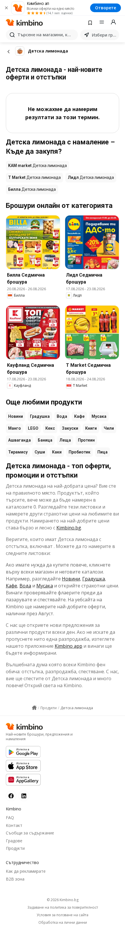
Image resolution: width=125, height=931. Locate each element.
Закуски (70, 428)
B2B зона (15, 879)
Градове (14, 840)
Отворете (105, 7)
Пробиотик (79, 452)
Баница (45, 440)
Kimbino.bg (68, 528)
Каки (57, 452)
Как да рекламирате (26, 871)
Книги (91, 428)
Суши (40, 452)
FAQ (10, 817)
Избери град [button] (104, 35)
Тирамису (18, 452)
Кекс (50, 428)
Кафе (79, 416)
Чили (109, 428)
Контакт (14, 825)
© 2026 (62, 899)
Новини (15, 416)
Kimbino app (68, 646)
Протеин (86, 440)
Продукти (15, 848)
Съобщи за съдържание (30, 833)
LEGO (33, 428)
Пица (102, 452)
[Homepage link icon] (34, 707)
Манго (14, 428)
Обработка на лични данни (62, 922)
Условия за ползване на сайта (62, 915)
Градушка (40, 416)
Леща (65, 440)
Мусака (99, 416)
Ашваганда (19, 440)
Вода (62, 416)
